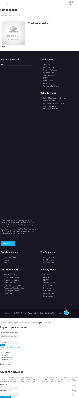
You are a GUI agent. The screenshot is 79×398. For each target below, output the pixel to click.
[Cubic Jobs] (58, 4)
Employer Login (49, 263)
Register (7, 260)
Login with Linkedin (7, 359)
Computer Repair (49, 293)
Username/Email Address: (8, 332)
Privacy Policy (48, 83)
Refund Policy (48, 81)
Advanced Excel (49, 283)
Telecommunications (11, 280)
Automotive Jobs (10, 283)
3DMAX (46, 280)
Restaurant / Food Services (14, 288)
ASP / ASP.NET (48, 285)
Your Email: (3, 384)
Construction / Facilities (12, 285)
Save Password (5, 352)
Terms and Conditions (51, 86)
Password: (3, 339)
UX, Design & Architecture (13, 291)
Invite (3, 46)
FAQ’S (45, 78)
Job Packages (48, 67)
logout (40, 323)
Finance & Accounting (11, 277)
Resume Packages (50, 70)
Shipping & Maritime (50, 109)
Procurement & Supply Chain (53, 103)
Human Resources (49, 101)
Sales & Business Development (54, 98)
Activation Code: (5, 391)
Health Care (8, 293)
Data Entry (47, 291)
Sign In (6, 263)
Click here (43, 379)
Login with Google (7, 357)
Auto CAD (46, 277)
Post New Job (48, 73)
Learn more (8, 243)
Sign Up (17, 347)
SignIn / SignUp (49, 75)
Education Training (10, 275)
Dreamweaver (48, 296)
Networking (47, 288)
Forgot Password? (6, 347)
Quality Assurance (49, 106)
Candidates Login (10, 257)
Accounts (46, 275)
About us (46, 65)
